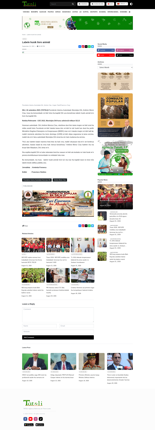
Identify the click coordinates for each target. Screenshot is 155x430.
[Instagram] (83, 46)
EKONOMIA (123, 12)
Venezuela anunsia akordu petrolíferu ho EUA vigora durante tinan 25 (118, 216)
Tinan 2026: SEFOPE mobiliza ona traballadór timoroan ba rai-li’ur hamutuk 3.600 (57, 260)
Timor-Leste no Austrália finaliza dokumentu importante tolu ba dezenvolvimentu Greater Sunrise (118, 377)
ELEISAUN (43, 12)
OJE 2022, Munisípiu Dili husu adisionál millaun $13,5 (59, 121)
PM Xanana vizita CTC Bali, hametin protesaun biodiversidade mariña (57, 290)
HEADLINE (115, 212)
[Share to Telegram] (92, 46)
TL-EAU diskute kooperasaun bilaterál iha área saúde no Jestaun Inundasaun (81, 260)
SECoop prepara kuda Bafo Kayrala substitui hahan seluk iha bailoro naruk (32, 290)
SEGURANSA (66, 12)
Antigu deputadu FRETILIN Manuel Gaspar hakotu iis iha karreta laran (62, 376)
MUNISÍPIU (34, 12)
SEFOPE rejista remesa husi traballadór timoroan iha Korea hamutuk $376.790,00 (32, 260)
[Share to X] (86, 46)
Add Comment (29, 337)
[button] (29, 4)
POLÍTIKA (51, 12)
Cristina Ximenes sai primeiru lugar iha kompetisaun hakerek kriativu (82, 289)
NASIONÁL (102, 12)
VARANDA (26, 12)
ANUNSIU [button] (84, 4)
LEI (80, 12)
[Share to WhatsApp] (89, 46)
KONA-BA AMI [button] (98, 4)
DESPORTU (94, 12)
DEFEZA (58, 12)
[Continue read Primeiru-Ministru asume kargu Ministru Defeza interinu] (92, 361)
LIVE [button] (111, 4)
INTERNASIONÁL (113, 12)
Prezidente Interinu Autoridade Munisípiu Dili (36, 180)
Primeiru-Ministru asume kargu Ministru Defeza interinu (89, 376)
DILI (25, 39)
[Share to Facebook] (79, 46)
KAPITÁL (86, 12)
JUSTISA (75, 12)
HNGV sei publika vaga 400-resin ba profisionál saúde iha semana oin (34, 376)
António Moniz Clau (60, 180)
